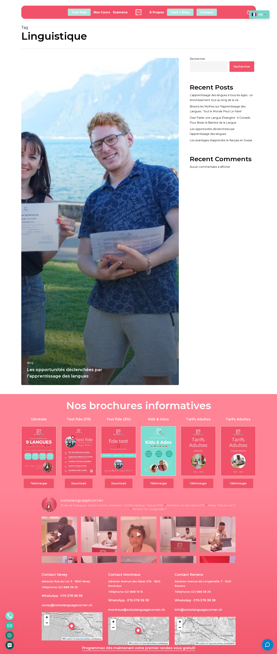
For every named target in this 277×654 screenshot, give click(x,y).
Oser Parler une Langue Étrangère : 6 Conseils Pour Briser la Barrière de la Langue (220, 120)
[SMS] (9, 645)
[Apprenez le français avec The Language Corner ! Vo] (99, 534)
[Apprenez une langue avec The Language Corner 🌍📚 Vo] (138, 534)
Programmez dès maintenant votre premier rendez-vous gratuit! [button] (138, 648)
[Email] (9, 625)
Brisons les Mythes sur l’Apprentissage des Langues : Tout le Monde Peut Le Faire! (218, 109)
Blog (30, 363)
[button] (39, 483)
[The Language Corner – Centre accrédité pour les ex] (59, 534)
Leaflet (68, 638)
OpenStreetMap (83, 638)
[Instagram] (9, 635)
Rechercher (197, 59)
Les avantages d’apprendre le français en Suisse (221, 140)
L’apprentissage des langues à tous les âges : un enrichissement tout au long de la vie (221, 97)
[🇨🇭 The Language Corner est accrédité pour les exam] (178, 534)
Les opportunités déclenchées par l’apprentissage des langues (212, 131)
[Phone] (9, 616)
